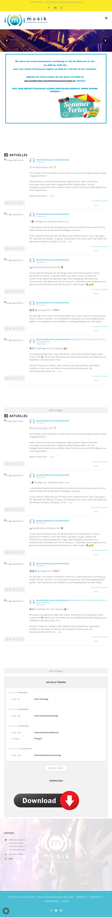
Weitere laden (56, 768)
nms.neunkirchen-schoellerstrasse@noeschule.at (63, 2)
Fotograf (38, 738)
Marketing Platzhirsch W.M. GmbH (60, 897)
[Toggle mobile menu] (106, 18)
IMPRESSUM (81, 897)
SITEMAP (65, 901)
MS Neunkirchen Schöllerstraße (22, 897)
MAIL (11, 858)
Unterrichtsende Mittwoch (46, 732)
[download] (46, 786)
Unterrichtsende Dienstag (46, 716)
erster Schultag (41, 699)
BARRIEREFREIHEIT (52, 901)
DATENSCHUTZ (95, 897)
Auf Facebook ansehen (100, 201)
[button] (14, 202)
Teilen (96, 205)
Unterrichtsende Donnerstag (47, 755)
